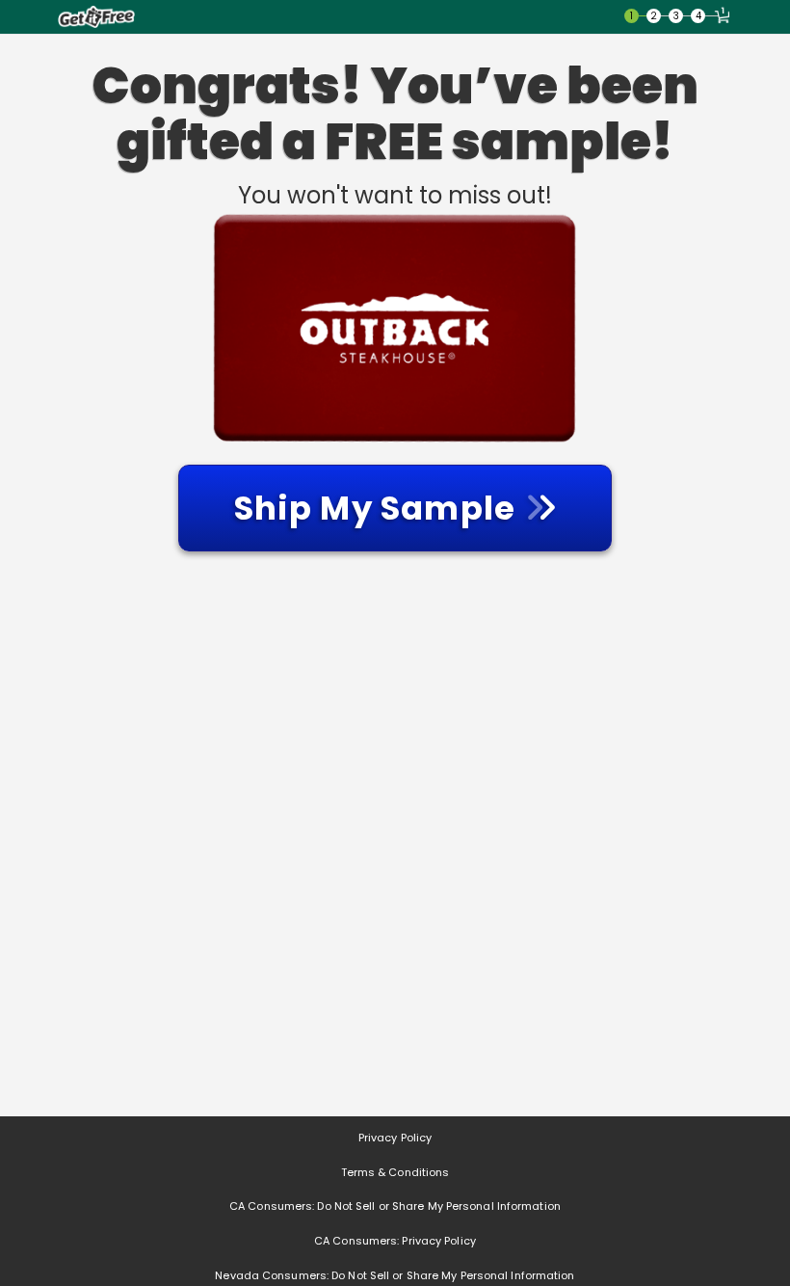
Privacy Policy (395, 1137)
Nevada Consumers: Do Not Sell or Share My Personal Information (394, 1275)
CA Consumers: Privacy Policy (395, 1240)
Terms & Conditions (395, 1172)
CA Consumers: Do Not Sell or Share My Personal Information (395, 1206)
